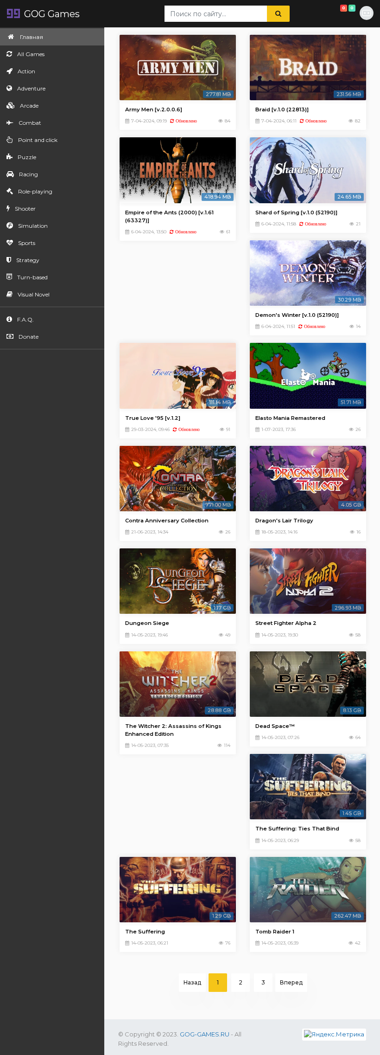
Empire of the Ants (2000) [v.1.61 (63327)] (169, 216)
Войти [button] (367, 13)
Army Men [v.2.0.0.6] (153, 109)
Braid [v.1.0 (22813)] (282, 109)
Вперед (291, 982)
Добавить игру (335, 10)
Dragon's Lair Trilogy (284, 520)
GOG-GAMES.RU (204, 1034)
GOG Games (51, 13)
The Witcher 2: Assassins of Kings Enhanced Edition (173, 730)
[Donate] (322, 14)
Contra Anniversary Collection (167, 520)
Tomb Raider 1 (274, 931)
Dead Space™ (275, 726)
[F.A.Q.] (312, 14)
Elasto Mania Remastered (290, 418)
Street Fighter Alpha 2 (286, 623)
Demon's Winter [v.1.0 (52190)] (297, 315)
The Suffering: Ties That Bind (297, 828)
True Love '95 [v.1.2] (152, 418)
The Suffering (145, 931)
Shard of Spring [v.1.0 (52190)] (296, 212)
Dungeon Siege (147, 623)
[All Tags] (301, 14)
